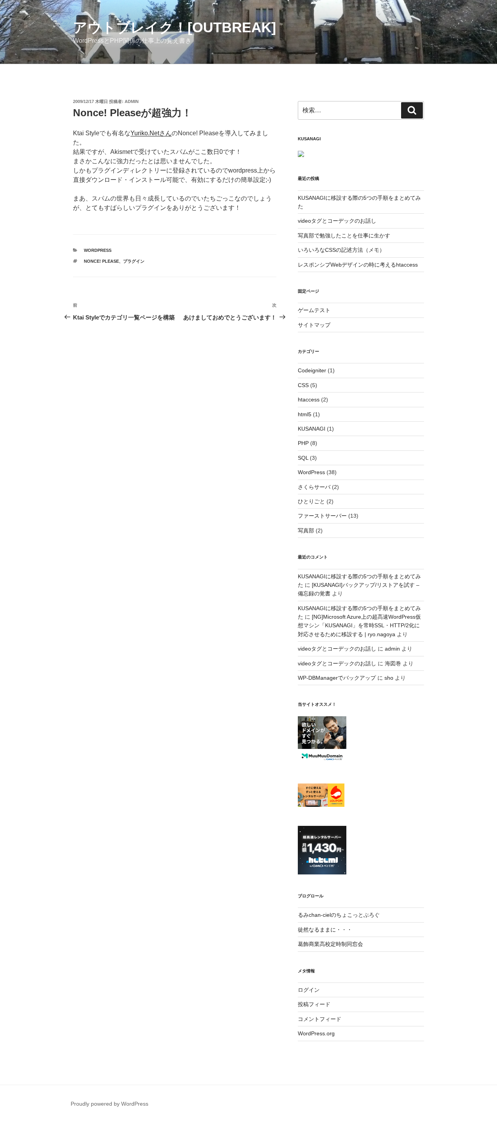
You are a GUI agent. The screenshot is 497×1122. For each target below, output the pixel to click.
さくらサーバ (314, 487)
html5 (304, 414)
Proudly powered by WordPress (109, 1104)
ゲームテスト (314, 310)
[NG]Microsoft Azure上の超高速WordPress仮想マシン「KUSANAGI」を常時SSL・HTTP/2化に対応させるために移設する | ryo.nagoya (359, 625)
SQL (303, 458)
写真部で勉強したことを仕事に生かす (344, 235)
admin (132, 101)
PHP (303, 443)
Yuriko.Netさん (151, 133)
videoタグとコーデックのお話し (337, 221)
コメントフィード (319, 1019)
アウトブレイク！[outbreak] (174, 27)
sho (388, 678)
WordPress (97, 250)
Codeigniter (312, 370)
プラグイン (133, 261)
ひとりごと (311, 501)
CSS (303, 385)
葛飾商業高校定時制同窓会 (330, 944)
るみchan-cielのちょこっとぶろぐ (339, 915)
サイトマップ (314, 325)
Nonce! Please (101, 261)
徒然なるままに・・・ (325, 930)
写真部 (306, 530)
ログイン (309, 990)
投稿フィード (314, 1004)
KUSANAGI (311, 429)
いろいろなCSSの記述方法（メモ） (341, 250)
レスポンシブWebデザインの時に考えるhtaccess (358, 265)
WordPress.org (316, 1033)
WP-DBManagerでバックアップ (337, 678)
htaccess (309, 399)
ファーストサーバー (322, 516)
